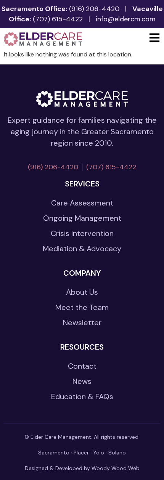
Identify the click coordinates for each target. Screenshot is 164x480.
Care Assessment (82, 203)
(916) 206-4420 (94, 8)
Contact (82, 366)
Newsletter (82, 322)
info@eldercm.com (126, 19)
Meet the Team (82, 307)
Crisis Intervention (82, 233)
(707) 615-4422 (58, 19)
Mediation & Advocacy (82, 249)
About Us (82, 292)
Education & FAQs (82, 396)
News (82, 381)
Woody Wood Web (116, 468)
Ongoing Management (82, 218)
